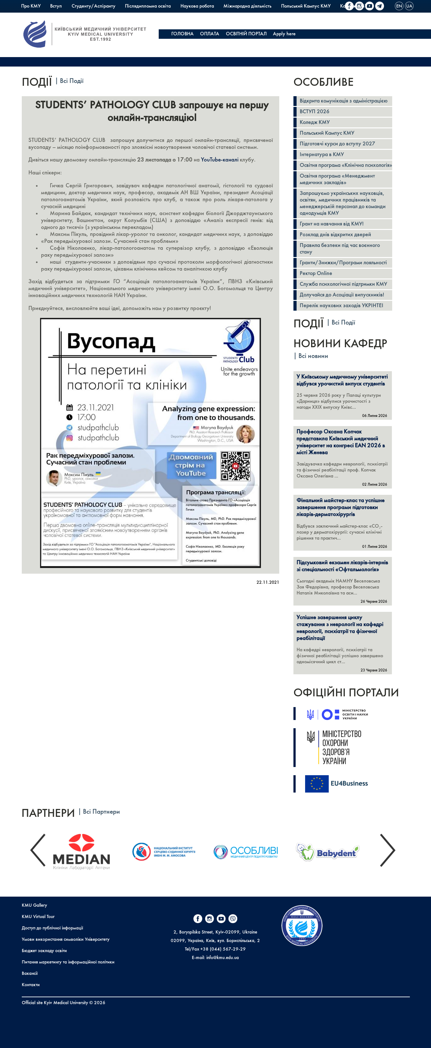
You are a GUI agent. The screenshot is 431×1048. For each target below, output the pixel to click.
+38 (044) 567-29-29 (223, 949)
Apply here (284, 34)
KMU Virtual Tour (38, 917)
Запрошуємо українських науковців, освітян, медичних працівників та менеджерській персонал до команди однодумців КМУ (343, 203)
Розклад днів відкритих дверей (335, 234)
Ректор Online (316, 273)
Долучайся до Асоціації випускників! (342, 295)
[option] (88, 850)
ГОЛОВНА (182, 34)
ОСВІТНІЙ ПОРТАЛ (246, 34)
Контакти (31, 985)
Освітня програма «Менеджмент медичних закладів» (337, 179)
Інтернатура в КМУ (322, 154)
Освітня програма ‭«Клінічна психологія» (346, 165)
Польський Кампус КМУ (306, 6)
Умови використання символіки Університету (65, 939)
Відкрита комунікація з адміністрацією (343, 101)
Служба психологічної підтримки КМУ (343, 284)
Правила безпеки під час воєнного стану (340, 249)
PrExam (28, 15)
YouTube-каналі (220, 160)
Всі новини (313, 356)
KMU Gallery (34, 905)
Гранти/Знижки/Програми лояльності (343, 263)
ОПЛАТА (209, 34)
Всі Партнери (101, 812)
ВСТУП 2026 (314, 111)
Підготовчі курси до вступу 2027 (337, 144)
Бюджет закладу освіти (44, 951)
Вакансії (30, 973)
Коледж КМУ (315, 122)
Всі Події (72, 81)
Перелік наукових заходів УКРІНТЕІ (341, 305)
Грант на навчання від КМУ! (331, 224)
